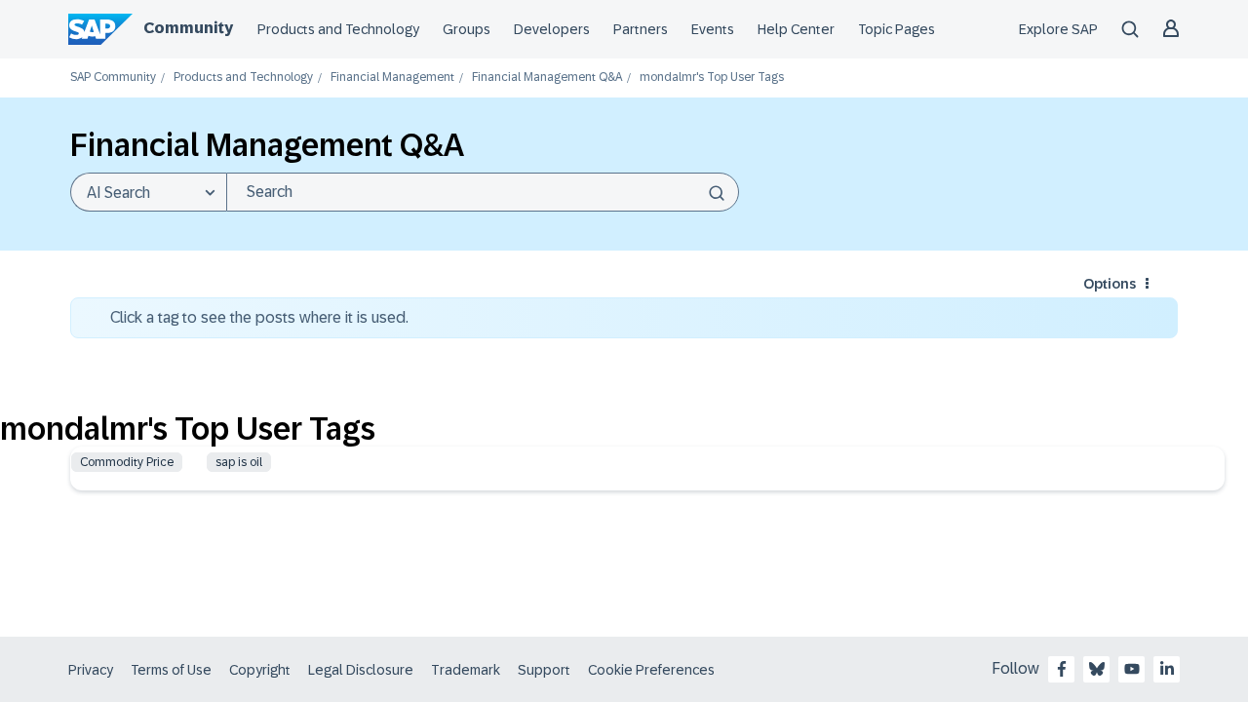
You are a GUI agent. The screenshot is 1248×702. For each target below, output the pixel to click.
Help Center (796, 29)
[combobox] (482, 192)
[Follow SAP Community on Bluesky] (1097, 669)
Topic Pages (896, 29)
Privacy (90, 670)
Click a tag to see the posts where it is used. (259, 317)
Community (188, 28)
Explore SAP (1058, 29)
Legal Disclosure (360, 670)
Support (544, 670)
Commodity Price (127, 462)
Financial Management (392, 77)
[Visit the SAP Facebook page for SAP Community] (1062, 669)
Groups (466, 29)
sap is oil (238, 462)
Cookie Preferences (651, 670)
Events (712, 29)
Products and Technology (338, 29)
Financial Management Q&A (547, 77)
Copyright (260, 670)
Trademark (465, 670)
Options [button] (1109, 284)
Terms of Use (171, 670)
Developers (552, 29)
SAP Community (113, 77)
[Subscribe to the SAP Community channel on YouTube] (1132, 669)
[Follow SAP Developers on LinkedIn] (1167, 669)
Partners (640, 29)
